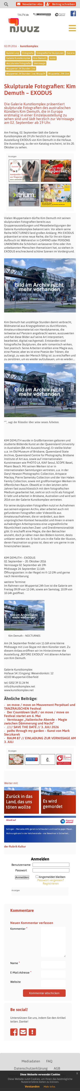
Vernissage (39, 63)
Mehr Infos (49, 1086)
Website (15, 981)
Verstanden (32, 1086)
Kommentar (18, 929)
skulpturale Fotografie (18, 63)
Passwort (21, 870)
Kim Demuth (40, 58)
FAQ (49, 1061)
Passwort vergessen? (50, 880)
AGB (57, 1068)
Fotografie (27, 53)
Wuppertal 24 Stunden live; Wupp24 (25, 73)
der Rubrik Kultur (15, 846)
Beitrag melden (32, 1031)
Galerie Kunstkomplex (18, 58)
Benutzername (21, 864)
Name (15, 963)
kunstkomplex (29, 46)
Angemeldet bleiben (52, 877)
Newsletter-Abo (32, 4)
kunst (53, 58)
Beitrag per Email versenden (23, 1031)
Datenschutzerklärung (31, 1068)
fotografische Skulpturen (50, 53)
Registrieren (51, 883)
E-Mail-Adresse (20, 972)
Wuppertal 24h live (58, 73)
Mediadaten (31, 1061)
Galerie (70, 53)
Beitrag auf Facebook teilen (13, 1031)
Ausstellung (12, 53)
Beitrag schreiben (63, 4)
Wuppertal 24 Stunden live (20, 68)
